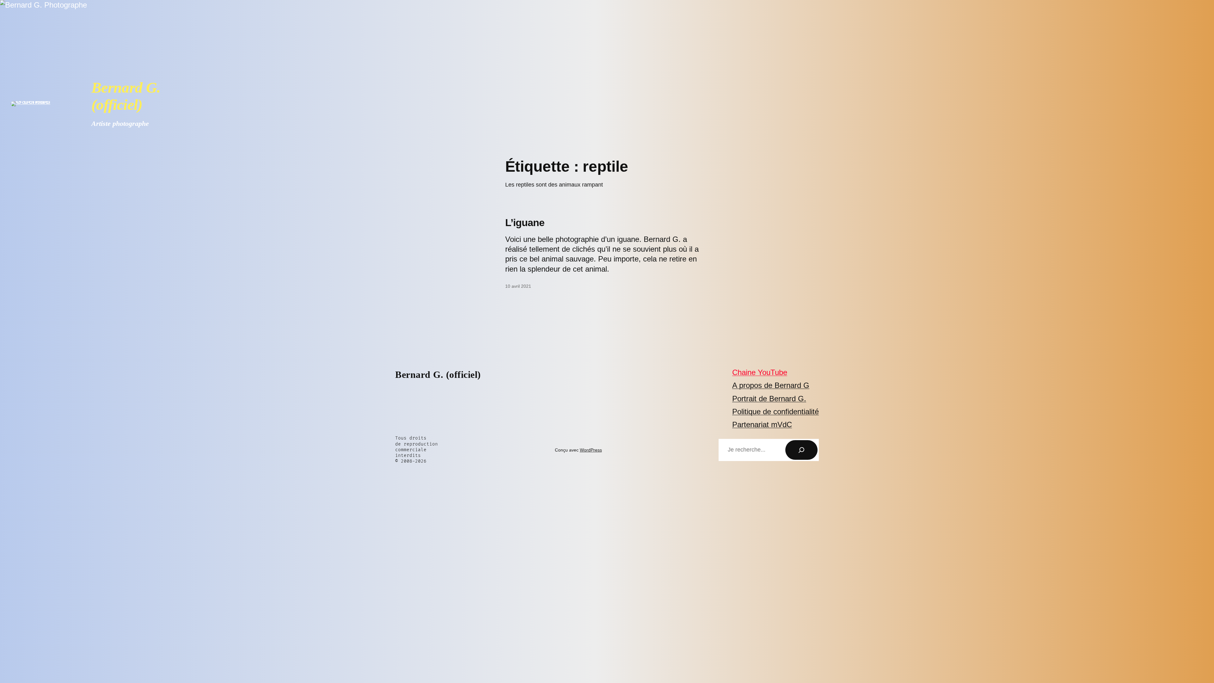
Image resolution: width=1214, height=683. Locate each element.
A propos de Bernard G (770, 385)
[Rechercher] (801, 450)
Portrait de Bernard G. (769, 398)
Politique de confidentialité (775, 411)
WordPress (591, 449)
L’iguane (524, 222)
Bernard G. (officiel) (126, 96)
